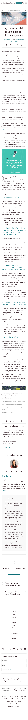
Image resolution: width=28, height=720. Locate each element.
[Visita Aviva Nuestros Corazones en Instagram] (3, 648)
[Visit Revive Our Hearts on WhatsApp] (10, 648)
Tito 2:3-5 (6, 130)
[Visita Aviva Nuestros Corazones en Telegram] (21, 648)
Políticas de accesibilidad (14, 706)
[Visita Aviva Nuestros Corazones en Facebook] (6, 648)
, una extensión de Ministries (14, 697)
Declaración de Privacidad (14, 701)
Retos (14, 617)
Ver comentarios (14, 573)
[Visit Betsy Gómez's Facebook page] (16, 471)
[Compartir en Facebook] (10, 45)
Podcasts (14, 612)
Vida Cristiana (20, 39)
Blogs (14, 614)
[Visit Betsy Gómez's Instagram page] (21, 471)
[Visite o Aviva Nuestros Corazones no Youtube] (14, 648)
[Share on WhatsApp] (14, 45)
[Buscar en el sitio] (23, 3)
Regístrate (6, 669)
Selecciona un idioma (13, 709)
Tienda (14, 622)
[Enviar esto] (18, 45)
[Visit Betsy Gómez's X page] (11, 471)
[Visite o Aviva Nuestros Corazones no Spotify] (17, 648)
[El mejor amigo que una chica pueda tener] (2, 10)
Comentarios (14, 41)
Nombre (4, 661)
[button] (26, 3)
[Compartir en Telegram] (6, 45)
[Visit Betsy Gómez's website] (7, 471)
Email (3, 665)
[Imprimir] (21, 45)
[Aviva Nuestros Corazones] (8, 3)
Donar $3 (7, 447)
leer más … (4, 490)
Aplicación (14, 625)
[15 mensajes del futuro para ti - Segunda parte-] (25, 10)
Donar (19, 3)
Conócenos (14, 636)
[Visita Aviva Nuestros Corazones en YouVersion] (25, 648)
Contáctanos (14, 633)
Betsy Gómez (6, 39)
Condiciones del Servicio (14, 704)
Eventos (14, 628)
